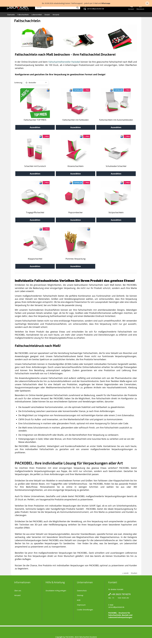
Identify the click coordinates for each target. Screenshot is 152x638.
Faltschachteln (23, 14)
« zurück (125, 573)
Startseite (11, 14)
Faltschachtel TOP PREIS (35, 119)
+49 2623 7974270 (121, 594)
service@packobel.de (116, 607)
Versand (56, 14)
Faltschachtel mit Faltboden (75, 119)
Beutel (47, 14)
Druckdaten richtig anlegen (56, 590)
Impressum (81, 605)
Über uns (17, 590)
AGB (78, 600)
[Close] (147, 3)
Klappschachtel (35, 258)
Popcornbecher (75, 212)
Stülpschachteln (116, 212)
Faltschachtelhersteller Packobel (64, 61)
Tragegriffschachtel (35, 212)
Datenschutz (82, 590)
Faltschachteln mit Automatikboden (116, 119)
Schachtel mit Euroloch (35, 166)
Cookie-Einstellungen (85, 609)
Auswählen (35, 127)
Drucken (134, 573)
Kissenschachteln (75, 166)
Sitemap (80, 595)
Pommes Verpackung (76, 258)
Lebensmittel (37, 14)
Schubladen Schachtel (116, 166)
